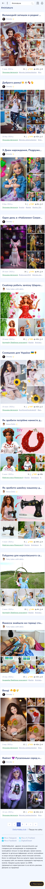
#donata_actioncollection (28, 140)
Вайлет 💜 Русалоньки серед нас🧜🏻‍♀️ (22, 758)
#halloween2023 (25, 275)
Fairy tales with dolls (15, 289)
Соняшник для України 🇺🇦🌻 (19, 352)
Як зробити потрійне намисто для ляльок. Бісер (22, 420)
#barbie (28, 207)
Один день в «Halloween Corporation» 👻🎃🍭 (22, 217)
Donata (9, 19)
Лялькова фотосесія (10, 72)
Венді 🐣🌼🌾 (10, 690)
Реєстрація (38, 884)
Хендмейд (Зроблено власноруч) (14, 342)
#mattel (21, 207)
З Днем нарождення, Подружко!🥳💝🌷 (22, 150)
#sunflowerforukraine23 (27, 410)
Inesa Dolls (10, 424)
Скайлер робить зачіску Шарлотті (22, 285)
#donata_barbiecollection (28, 72)
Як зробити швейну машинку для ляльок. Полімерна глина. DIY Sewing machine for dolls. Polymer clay (22, 487)
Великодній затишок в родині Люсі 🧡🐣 (22, 15)
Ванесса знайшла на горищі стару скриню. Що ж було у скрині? (22, 623)
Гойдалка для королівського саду (22, 555)
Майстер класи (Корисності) (12, 477)
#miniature (39, 342)
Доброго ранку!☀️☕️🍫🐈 (18, 82)
